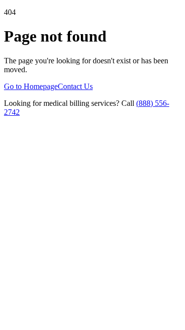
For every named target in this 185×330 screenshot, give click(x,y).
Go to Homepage (31, 86)
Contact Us (75, 86)
